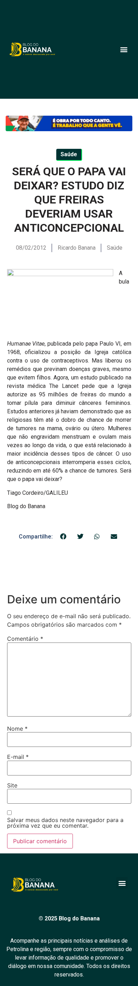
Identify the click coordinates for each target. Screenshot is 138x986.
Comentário (25, 638)
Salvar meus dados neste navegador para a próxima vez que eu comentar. (65, 822)
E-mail (18, 757)
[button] (124, 49)
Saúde (114, 247)
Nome (17, 728)
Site (12, 785)
